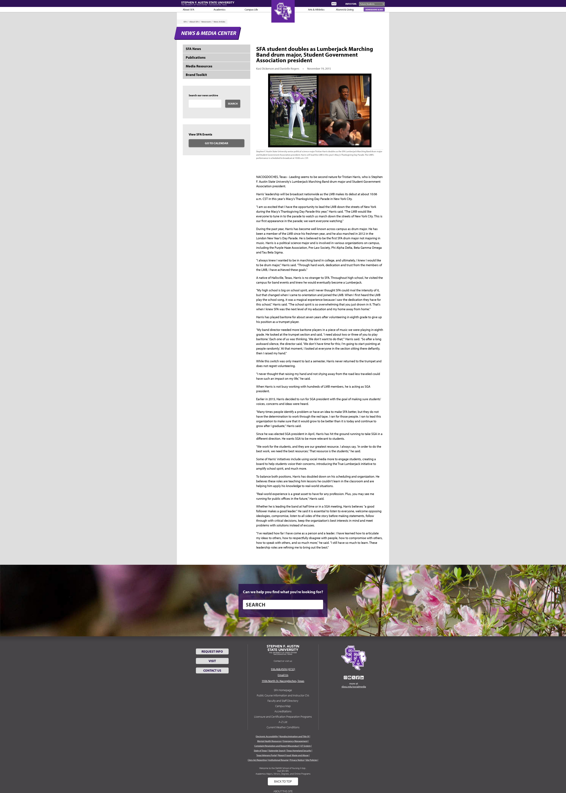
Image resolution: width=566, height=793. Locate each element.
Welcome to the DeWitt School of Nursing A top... (283, 768)
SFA (185, 21)
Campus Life (251, 9)
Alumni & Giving (344, 9)
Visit (212, 661)
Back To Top (283, 781)
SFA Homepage (283, 690)
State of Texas (260, 750)
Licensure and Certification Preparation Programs (283, 716)
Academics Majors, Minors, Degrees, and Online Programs (283, 773)
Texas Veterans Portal (266, 755)
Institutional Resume (278, 759)
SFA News (193, 48)
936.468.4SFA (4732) (283, 669)
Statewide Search (276, 750)
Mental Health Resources (269, 741)
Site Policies (311, 759)
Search (233, 103)
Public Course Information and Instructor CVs (283, 695)
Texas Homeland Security (299, 750)
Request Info (212, 651)
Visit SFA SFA (283, 770)
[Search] (340, 3)
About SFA (188, 9)
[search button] (318, 604)
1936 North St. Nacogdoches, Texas (283, 681)
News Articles (219, 21)
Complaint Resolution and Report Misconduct (276, 745)
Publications (195, 57)
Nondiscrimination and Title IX (294, 736)
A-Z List (283, 722)
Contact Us (212, 670)
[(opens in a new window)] (345, 677)
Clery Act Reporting (257, 759)
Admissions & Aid (374, 9)
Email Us (283, 675)
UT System (305, 745)
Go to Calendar (216, 143)
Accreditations (282, 711)
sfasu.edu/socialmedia (354, 686)
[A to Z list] (333, 3)
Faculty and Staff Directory (283, 700)
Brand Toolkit (196, 74)
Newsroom (206, 21)
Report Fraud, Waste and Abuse (293, 755)
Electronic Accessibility (267, 736)
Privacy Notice (297, 759)
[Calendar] (318, 3)
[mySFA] (325, 3)
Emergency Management (295, 741)
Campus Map (283, 706)
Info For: (351, 3)
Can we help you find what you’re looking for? (283, 591)
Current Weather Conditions (283, 727)
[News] (312, 3)
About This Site (283, 791)
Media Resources (199, 66)
